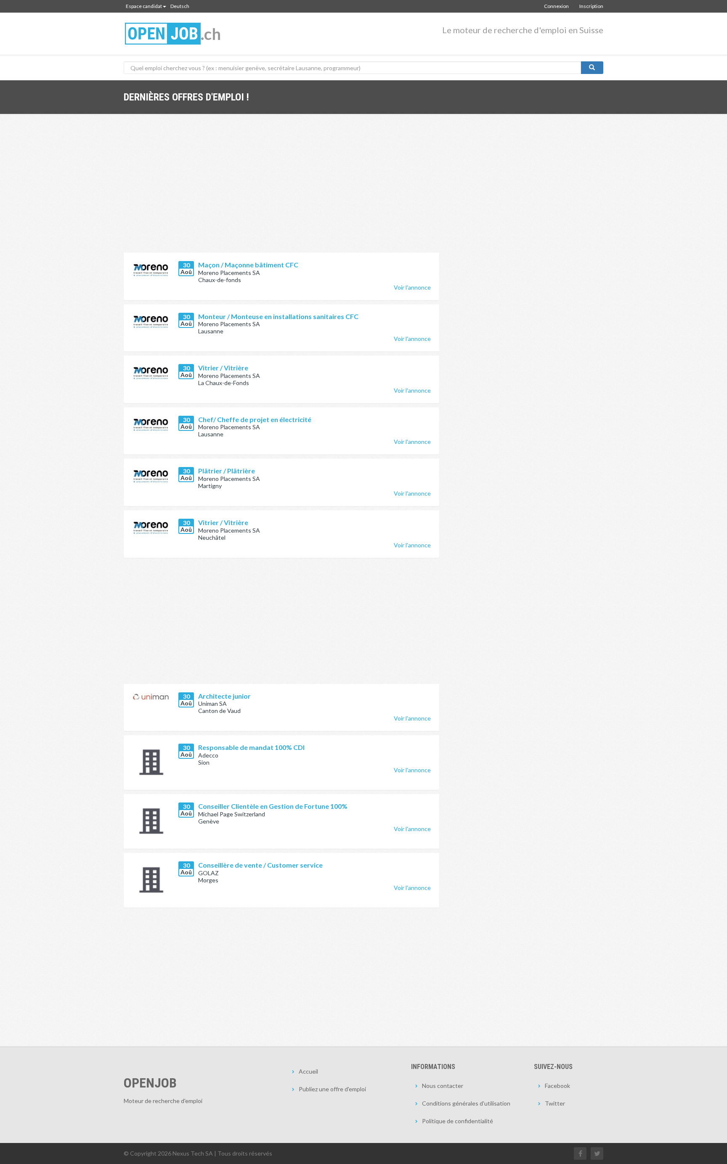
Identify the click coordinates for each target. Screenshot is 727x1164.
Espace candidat (144, 6)
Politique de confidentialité (457, 1120)
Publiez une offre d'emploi (332, 1089)
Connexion (556, 6)
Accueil (308, 1071)
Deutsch (179, 6)
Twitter (555, 1103)
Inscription (591, 6)
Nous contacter (442, 1085)
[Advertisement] (281, 189)
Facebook (557, 1085)
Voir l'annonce (412, 287)
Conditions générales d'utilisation (466, 1103)
